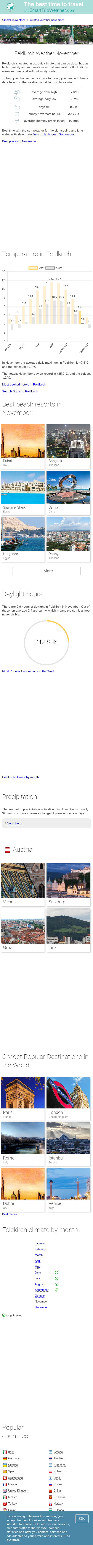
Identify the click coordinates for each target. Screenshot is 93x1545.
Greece (58, 1451)
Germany (14, 1458)
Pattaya (55, 554)
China (57, 1490)
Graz (7, 947)
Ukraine (13, 1464)
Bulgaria (59, 1510)
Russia (58, 1484)
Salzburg (57, 901)
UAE (5, 1207)
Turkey (53, 1162)
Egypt (12, 1510)
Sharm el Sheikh (15, 507)
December (41, 1307)
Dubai (7, 461)
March (39, 1255)
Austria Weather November (47, 20)
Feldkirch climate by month (20, 777)
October (40, 1295)
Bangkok (55, 461)
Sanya (53, 507)
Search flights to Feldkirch (20, 391)
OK (82, 1518)
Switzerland (15, 1477)
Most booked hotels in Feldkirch (24, 384)
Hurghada (10, 554)
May (37, 1266)
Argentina (60, 1464)
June (36, 134)
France (7, 1116)
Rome (8, 1158)
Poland (58, 1471)
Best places (9, 1214)
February (40, 1249)
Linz (52, 947)
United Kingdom (59, 1116)
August (52, 134)
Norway (58, 1503)
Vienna (9, 901)
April (37, 1260)
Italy (5, 1162)
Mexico (12, 1497)
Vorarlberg (14, 823)
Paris (8, 1112)
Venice (55, 1203)
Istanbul (56, 1158)
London (56, 1112)
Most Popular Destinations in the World (28, 671)
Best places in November (19, 141)
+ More (46, 571)
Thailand (59, 1458)
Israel (57, 1477)
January (40, 1243)
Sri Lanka (60, 1497)
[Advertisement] (46, 192)
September (66, 134)
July (43, 134)
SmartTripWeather (13, 20)
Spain (11, 1471)
